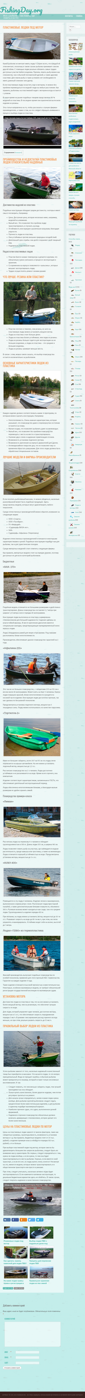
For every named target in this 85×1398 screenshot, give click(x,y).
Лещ (76, 341)
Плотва (77, 368)
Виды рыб (72, 287)
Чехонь (77, 428)
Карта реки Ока (74, 180)
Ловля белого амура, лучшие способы (74, 195)
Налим (77, 349)
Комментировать (19, 1288)
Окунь (77, 357)
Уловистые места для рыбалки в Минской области (75, 166)
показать (18, 152)
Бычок (77, 290)
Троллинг (78, 280)
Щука (77, 432)
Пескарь (78, 361)
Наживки (78, 489)
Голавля (78, 306)
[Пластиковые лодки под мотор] (32, 59)
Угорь (77, 412)
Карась (77, 322)
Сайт (6, 1362)
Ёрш (76, 313)
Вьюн (77, 302)
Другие (77, 437)
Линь (77, 345)
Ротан (77, 376)
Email (8, 1357)
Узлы (77, 512)
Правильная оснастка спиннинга (73, 98)
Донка (77, 268)
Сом (76, 384)
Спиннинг (78, 253)
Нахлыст (78, 272)
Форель (78, 417)
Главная (79, 16)
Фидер (77, 245)
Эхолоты (78, 482)
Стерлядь (78, 389)
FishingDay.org (21, 9)
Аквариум (78, 444)
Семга (77, 401)
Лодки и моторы (8, 1288)
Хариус (77, 424)
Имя (8, 1352)
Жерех (77, 318)
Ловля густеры (74, 210)
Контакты (69, 16)
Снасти (77, 474)
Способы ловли (74, 239)
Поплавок (78, 260)
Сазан (77, 380)
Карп (77, 329)
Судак (77, 396)
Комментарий (9, 1318)
